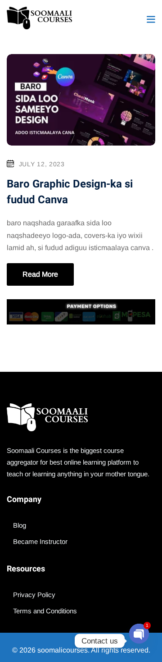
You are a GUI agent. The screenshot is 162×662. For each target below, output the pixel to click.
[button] (150, 19)
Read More (40, 274)
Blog (19, 525)
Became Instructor (40, 541)
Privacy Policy (34, 594)
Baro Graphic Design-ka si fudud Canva (70, 191)
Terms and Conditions (45, 611)
